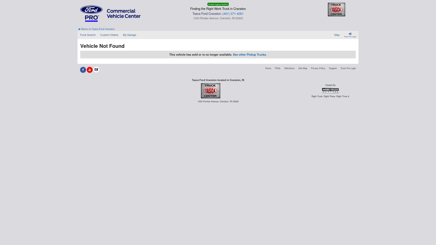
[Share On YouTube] (90, 69)
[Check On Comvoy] (96, 69)
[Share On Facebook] (83, 69)
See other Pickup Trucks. (250, 54)
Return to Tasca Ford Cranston (97, 29)
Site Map (302, 68)
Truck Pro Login (348, 68)
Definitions (289, 68)
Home (268, 68)
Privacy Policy (318, 68)
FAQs (278, 68)
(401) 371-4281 (233, 13)
